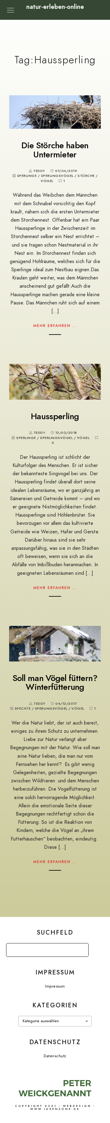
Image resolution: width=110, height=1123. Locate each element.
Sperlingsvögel (57, 176)
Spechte (23, 708)
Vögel (47, 181)
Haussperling (55, 416)
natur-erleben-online (55, 6)
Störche (86, 176)
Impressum (55, 986)
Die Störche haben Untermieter (54, 149)
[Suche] (79, 948)
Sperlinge (27, 176)
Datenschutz (55, 1056)
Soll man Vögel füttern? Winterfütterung (55, 682)
